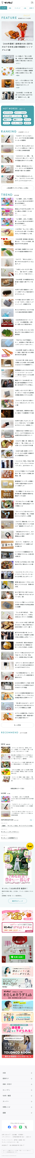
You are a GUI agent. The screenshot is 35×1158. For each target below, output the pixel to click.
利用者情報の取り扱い (19, 1137)
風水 (25, 116)
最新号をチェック (17, 901)
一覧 (30, 820)
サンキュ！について (7, 1140)
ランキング (17, 8)
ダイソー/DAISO (20, 113)
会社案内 (4, 1145)
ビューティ (6, 1090)
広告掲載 (14, 1134)
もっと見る (17, 725)
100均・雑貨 (7, 1095)
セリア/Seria (8, 113)
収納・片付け (7, 1084)
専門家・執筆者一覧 (19, 1140)
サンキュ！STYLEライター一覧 (10, 1142)
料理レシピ (6, 1107)
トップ (4, 8)
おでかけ (27, 123)
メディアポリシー (6, 1137)
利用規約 (20, 1134)
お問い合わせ (5, 1134)
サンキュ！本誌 (17, 123)
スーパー (6, 1101)
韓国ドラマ (7, 119)
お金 (25, 8)
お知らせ (28, 1137)
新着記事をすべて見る (17, 788)
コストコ (27, 119)
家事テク (6, 1078)
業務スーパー (18, 119)
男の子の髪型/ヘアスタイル (12, 116)
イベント (6, 123)
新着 (10, 8)
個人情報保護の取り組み (16, 1145)
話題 (4, 1113)
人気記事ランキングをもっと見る (17, 188)
